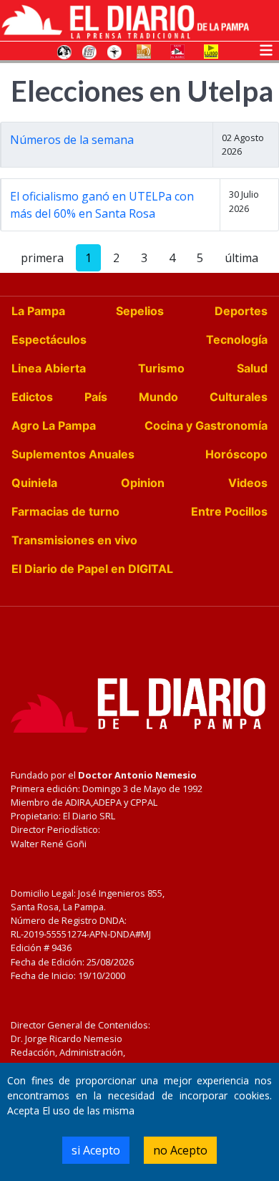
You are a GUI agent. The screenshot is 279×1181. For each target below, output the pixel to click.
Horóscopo (236, 454)
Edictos (32, 397)
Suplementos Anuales (72, 454)
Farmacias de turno (65, 511)
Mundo (158, 397)
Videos (248, 483)
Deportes (241, 311)
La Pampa (38, 311)
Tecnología (237, 339)
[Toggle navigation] (266, 49)
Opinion (143, 483)
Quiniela (34, 483)
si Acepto (96, 1150)
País (95, 397)
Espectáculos (49, 339)
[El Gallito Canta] (64, 50)
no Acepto (180, 1150)
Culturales (239, 397)
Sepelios (140, 311)
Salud (252, 368)
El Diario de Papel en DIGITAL (92, 568)
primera (42, 258)
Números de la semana (72, 140)
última (241, 258)
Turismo (161, 368)
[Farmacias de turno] (114, 50)
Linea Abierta (48, 368)
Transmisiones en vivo (74, 540)
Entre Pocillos (229, 511)
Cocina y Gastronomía (206, 425)
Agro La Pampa (53, 425)
